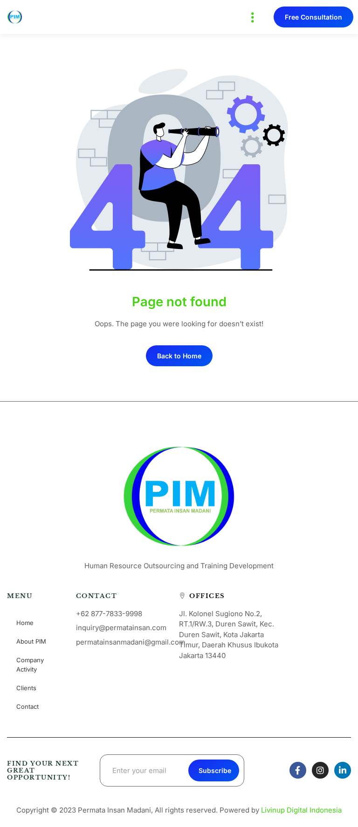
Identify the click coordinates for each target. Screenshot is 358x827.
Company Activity (30, 664)
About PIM (31, 641)
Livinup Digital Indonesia (301, 810)
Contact (27, 706)
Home (25, 622)
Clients (26, 688)
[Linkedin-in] (342, 770)
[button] (252, 17)
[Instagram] (320, 770)
